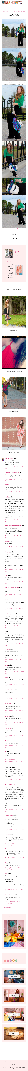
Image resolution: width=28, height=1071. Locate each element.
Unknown (7, 649)
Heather (7, 541)
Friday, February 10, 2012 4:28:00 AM (14, 547)
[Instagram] (8, 960)
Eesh (6, 600)
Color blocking (14, 411)
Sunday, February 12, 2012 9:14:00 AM (14, 890)
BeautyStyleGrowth (10, 785)
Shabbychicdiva (9, 458)
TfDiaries (19, 1067)
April (6, 575)
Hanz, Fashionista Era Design (13, 526)
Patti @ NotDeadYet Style (12, 587)
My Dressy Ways (9, 614)
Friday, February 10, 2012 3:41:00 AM (14, 537)
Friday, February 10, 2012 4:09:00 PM (14, 736)
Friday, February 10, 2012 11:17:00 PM (14, 830)
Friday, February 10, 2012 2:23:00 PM (14, 711)
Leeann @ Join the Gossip (12, 472)
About (14, 1064)
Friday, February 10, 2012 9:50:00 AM (14, 644)
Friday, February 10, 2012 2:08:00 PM (14, 699)
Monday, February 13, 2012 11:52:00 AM (12, 902)
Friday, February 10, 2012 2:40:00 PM (14, 724)
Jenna (6, 665)
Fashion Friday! (14, 229)
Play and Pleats (14, 330)
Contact (11, 1062)
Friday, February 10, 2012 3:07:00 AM (14, 492)
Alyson (7, 741)
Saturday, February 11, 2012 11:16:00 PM (12, 869)
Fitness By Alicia (9, 895)
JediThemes (14, 1068)
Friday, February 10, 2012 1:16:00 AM (14, 468)
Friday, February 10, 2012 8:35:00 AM (14, 595)
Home (4, 1062)
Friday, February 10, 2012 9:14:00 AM (14, 627)
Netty (6, 873)
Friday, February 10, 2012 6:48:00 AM (14, 570)
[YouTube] (16, 960)
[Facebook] (5, 960)
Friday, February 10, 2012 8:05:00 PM (14, 810)
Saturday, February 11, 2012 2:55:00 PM (14, 858)
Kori (6, 849)
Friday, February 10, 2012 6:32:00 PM (14, 780)
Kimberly (7, 552)
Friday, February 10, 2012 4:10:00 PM (14, 746)
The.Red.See (8, 704)
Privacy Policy (21, 1062)
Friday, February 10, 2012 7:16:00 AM (14, 583)
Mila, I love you (14, 452)
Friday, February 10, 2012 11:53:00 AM (14, 673)
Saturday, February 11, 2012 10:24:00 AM (12, 844)
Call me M (8, 728)
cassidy (7, 497)
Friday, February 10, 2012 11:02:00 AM (14, 660)
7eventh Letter (9, 815)
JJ (5, 631)
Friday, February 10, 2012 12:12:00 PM (14, 685)
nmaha (7, 485)
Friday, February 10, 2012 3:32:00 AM (14, 521)
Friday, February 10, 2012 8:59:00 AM (14, 609)
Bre (6, 863)
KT (6, 751)
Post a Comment (8, 907)
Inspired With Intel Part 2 (14, 371)
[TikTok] (13, 960)
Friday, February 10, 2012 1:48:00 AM (14, 480)
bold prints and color (9, 11)
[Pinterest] (11, 960)
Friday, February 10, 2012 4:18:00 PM (14, 762)
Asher (6, 677)
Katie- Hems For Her (10, 759)
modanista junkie (9, 690)
